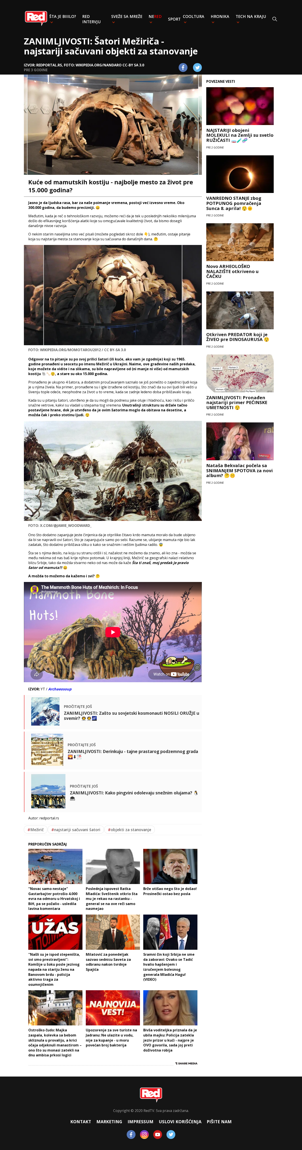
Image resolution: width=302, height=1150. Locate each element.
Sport (174, 19)
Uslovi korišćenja (180, 1122)
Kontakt (80, 1122)
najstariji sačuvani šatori (75, 829)
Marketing (109, 1122)
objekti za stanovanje (129, 829)
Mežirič (35, 829)
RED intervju (91, 19)
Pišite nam (219, 1122)
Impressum (140, 1122)
